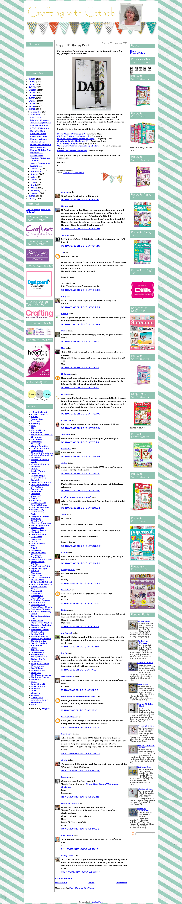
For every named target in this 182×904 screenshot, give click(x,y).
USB (33, 691)
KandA (64, 313)
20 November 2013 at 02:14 (80, 872)
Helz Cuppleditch (40, 525)
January (35, 193)
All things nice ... (145, 726)
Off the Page (37, 580)
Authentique (37, 419)
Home (91, 882)
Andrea (65, 394)
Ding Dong (35, 117)
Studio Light (37, 666)
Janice (64, 192)
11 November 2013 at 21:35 (79, 690)
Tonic (34, 681)
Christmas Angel (38, 136)
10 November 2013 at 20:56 (81, 508)
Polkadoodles (38, 604)
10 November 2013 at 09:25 (81, 290)
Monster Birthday (39, 120)
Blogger (45, 708)
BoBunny (35, 423)
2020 (33, 90)
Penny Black (37, 598)
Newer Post (61, 882)
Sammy (65, 235)
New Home (36, 575)
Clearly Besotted (39, 446)
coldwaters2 (67, 676)
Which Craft (37, 697)
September (37, 171)
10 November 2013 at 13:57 (80, 367)
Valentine (36, 693)
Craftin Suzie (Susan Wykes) (76, 497)
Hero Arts (67, 173)
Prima (34, 614)
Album (34, 416)
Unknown (66, 374)
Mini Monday (38, 561)
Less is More (38, 543)
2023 (32, 81)
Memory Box (78, 173)
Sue (63, 348)
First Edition (37, 512)
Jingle (64, 760)
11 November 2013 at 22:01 (80, 710)
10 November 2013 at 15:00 (80, 414)
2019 (32, 92)
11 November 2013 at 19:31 (79, 670)
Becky (64, 331)
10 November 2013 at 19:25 (80, 491)
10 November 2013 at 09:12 (80, 228)
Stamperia (36, 661)
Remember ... (36, 153)
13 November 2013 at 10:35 (80, 829)
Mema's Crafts (69, 717)
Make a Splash (145, 662)
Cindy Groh (67, 855)
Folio (33, 514)
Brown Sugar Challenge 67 (71, 134)
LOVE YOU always (39, 128)
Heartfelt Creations (41, 523)
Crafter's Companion (42, 453)
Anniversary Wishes (40, 123)
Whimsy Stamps (39, 700)
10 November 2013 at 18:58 (80, 473)
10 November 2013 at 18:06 (80, 456)
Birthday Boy (144, 767)
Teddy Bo (36, 672)
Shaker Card (37, 634)
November (36, 114)
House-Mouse (38, 530)
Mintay (34, 564)
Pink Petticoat (38, 602)
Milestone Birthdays (41, 559)
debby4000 (68, 569)
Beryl (63, 296)
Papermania (37, 595)
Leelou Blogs (98, 902)
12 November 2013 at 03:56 (80, 727)
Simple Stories (38, 641)
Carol (64, 552)
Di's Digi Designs (40, 484)
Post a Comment (64, 878)
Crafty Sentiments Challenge (72, 150)
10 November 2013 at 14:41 (80, 387)
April (33, 185)
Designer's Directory (41, 482)
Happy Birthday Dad (40, 150)
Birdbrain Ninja (38, 147)
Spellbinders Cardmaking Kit (39, 655)
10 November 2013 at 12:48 (80, 341)
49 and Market (39, 412)
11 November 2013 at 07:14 (80, 603)
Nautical (35, 570)
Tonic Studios (38, 686)
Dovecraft (36, 496)
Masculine (36, 557)
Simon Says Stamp (41, 638)
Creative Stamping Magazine (40, 465)
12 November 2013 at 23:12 (80, 797)
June (34, 179)
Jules (63, 514)
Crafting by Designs (67, 143)
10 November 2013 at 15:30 (80, 428)
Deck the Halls (37, 131)
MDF (33, 546)
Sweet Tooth (36, 155)
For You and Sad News (146, 746)
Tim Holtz (36, 679)
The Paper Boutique (41, 675)
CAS (33, 425)
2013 (32, 109)
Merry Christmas (39, 125)
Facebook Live (38, 503)
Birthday (35, 421)
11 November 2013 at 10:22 (80, 647)
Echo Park (36, 500)
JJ (62, 252)
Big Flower (142, 684)
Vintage (35, 695)
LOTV (34, 541)
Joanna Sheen (38, 534)
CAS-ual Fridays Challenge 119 (73, 136)
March (34, 188)
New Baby (36, 573)
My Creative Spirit (40, 566)
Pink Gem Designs (40, 600)
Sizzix (34, 648)
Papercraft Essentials (36, 592)
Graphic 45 (37, 521)
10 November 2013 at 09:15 (80, 246)
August (35, 174)
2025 (32, 79)
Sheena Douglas (39, 636)
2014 (32, 106)
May (33, 182)
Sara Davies (37, 620)
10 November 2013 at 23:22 (80, 563)
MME (34, 548)
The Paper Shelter (40, 677)
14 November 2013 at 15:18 (79, 849)
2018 (32, 95)
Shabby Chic (37, 632)
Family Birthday (39, 505)
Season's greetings (40, 163)
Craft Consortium (40, 448)
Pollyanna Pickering (41, 609)
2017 (32, 98)
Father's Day (37, 509)
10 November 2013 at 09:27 (80, 307)
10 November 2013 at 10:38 (80, 324)
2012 (32, 196)
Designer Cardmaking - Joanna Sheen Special (38, 476)
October (35, 169)
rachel (64, 463)
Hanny (64, 206)
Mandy (64, 777)
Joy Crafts (36, 536)
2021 (32, 87)
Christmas (36, 441)
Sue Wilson (37, 668)
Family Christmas (40, 507)
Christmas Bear (145, 789)
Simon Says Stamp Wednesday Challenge (79, 146)
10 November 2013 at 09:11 (80, 199)
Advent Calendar (39, 414)
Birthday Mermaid (143, 809)
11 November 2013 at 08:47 (80, 626)
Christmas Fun (37, 142)
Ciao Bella (36, 444)
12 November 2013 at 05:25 (80, 753)
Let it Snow (36, 166)
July (33, 177)
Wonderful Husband (40, 144)
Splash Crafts (38, 659)
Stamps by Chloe (40, 663)
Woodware (36, 702)
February (36, 190)
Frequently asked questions (40, 517)
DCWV (34, 469)
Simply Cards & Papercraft (39, 644)
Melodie (65, 590)
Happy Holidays (38, 139)
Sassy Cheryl (38, 627)
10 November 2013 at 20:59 (81, 546)
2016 (32, 101)
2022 (32, 84)
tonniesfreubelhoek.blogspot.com (78, 696)
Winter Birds (143, 621)
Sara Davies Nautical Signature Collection (41, 624)
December (36, 112)
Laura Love (66, 734)
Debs (64, 610)
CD (33, 428)
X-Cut (34, 704)
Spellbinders (37, 652)
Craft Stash (37, 450)
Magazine (36, 550)
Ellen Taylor (67, 835)
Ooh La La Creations (41, 584)
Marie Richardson (70, 803)
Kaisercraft (36, 539)
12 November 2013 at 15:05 (80, 771)
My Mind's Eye (39, 568)
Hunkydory (36, 532)
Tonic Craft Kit (38, 684)
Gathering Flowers (142, 642)
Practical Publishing (41, 611)
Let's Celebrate (38, 133)
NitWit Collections (40, 577)
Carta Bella (36, 439)
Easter (34, 498)
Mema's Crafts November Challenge (75, 138)
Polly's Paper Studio (41, 607)
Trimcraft (35, 688)
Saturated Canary (40, 629)
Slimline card (37, 650)
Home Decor (37, 527)
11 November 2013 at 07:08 (80, 583)
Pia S (64, 653)
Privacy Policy (137, 53)
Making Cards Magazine (38, 553)
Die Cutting (37, 487)
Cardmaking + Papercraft (38, 431)
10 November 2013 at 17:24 (80, 442)
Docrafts (35, 493)
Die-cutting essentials (37, 490)
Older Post (121, 882)
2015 (32, 103)
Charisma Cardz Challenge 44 (72, 141)
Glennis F (66, 449)
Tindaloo (65, 434)
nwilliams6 (66, 633)
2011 (32, 199)
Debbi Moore (38, 471)
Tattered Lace (38, 670)
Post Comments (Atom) (81, 888)
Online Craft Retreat (41, 582)
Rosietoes (66, 420)
